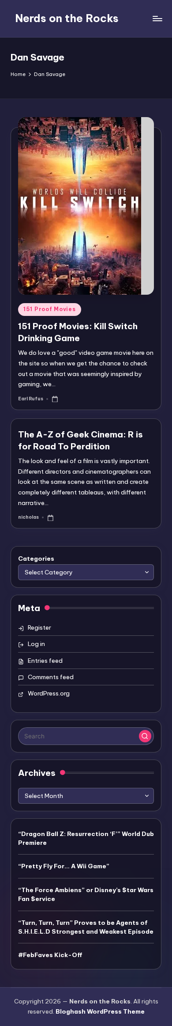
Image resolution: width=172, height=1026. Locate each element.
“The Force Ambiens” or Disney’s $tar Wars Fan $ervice (85, 894)
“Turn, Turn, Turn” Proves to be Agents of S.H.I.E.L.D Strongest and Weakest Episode (85, 927)
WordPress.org (49, 693)
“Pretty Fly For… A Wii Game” (63, 866)
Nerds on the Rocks (67, 18)
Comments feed (51, 677)
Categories (36, 558)
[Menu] (157, 18)
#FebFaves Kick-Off (50, 955)
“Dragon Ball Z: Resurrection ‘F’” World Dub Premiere (86, 838)
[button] (145, 736)
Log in (36, 644)
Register (39, 627)
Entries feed (45, 661)
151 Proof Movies (49, 309)
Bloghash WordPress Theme (100, 1011)
